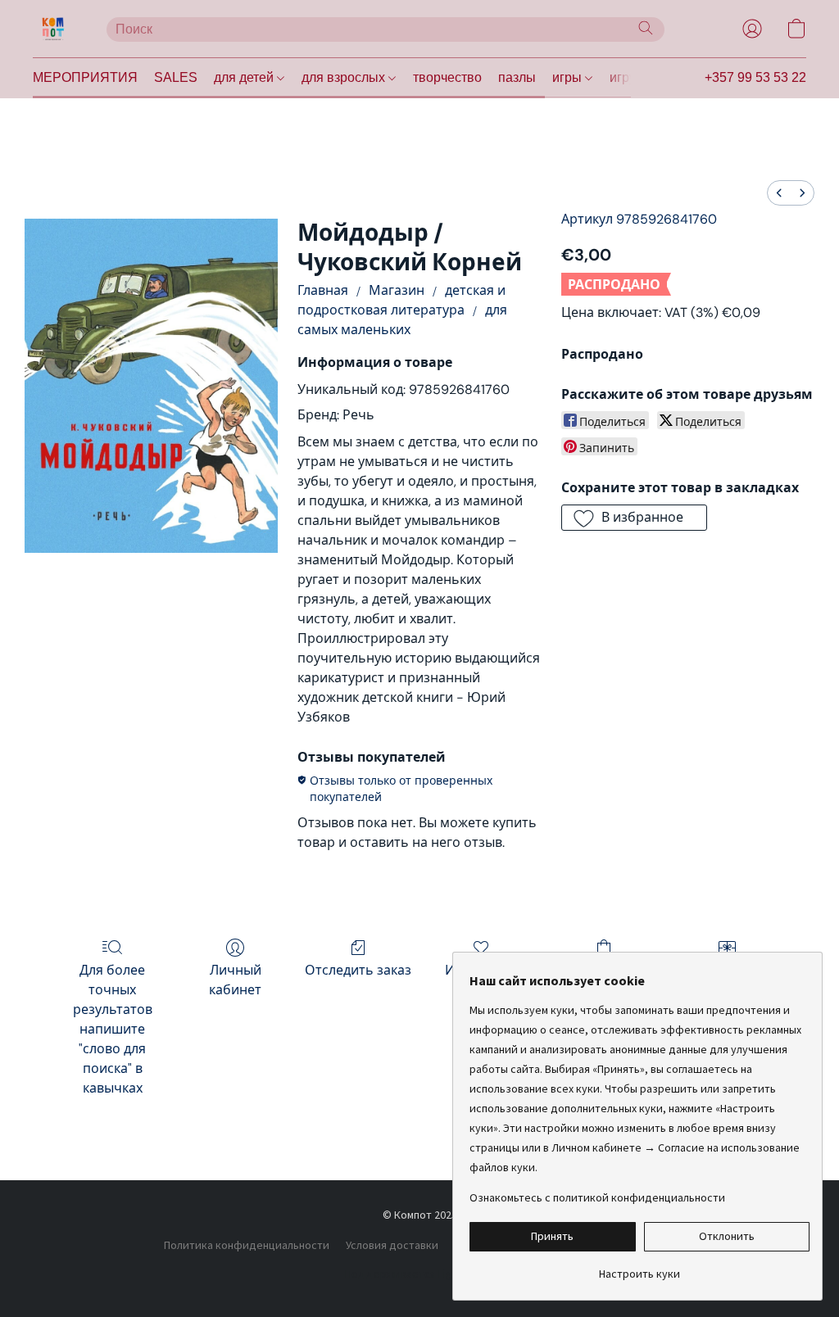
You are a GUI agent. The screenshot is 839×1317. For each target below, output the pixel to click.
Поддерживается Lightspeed (419, 1273)
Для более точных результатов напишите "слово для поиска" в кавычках (112, 1029)
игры (568, 77)
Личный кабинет (235, 980)
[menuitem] (779, 193)
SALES (175, 77)
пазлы (517, 77)
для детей (245, 77)
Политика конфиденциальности (246, 1245)
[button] (53, 28)
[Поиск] (645, 27)
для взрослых (345, 77)
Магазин (396, 290)
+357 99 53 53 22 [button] (755, 77)
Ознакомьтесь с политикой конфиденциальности (597, 1197)
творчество (447, 77)
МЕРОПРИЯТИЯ (85, 77)
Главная (322, 290)
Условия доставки (392, 1245)
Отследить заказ (358, 970)
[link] (639, 1267)
